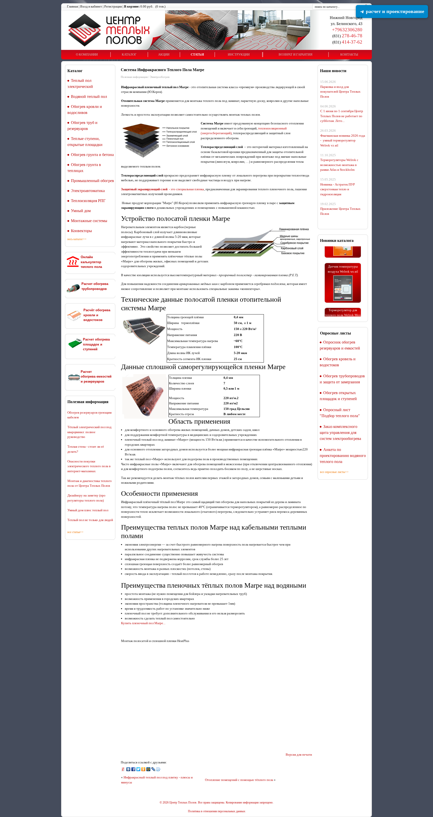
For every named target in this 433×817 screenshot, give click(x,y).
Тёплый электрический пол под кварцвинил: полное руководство (89, 432)
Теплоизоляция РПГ (88, 201)
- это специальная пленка (162, 189)
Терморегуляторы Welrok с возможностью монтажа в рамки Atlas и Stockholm (339, 165)
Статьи (197, 54)
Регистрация (113, 6)
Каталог (129, 54)
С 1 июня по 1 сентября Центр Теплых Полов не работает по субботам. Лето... (341, 116)
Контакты (349, 54)
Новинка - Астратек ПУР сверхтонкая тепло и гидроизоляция (337, 189)
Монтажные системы (89, 221)
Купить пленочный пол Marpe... (143, 623)
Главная (72, 6)
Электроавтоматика (88, 191)
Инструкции (239, 54)
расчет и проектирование (394, 11)
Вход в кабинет (91, 6)
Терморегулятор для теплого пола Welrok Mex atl (343, 306)
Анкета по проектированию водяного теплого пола (343, 455)
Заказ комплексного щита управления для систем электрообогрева (340, 432)
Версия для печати (299, 754)
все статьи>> (75, 532)
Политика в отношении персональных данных (216, 811)
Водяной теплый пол (89, 96)
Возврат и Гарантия (295, 54)
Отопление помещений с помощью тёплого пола (239, 780)
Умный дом (81, 211)
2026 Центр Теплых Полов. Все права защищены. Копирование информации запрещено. (218, 802)
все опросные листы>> (334, 472)
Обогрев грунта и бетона (92, 154)
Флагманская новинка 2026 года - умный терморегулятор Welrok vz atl (342, 140)
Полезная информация (134, 76)
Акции (163, 54)
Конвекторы (81, 231)
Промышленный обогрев (92, 181)
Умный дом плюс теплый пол (87, 510)
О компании (87, 54)
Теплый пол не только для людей (90, 520)
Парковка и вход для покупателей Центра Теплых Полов (340, 91)
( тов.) (144, 6)
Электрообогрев (159, 76)
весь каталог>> (76, 239)
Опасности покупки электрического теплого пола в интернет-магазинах (89, 466)
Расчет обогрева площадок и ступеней (96, 344)
